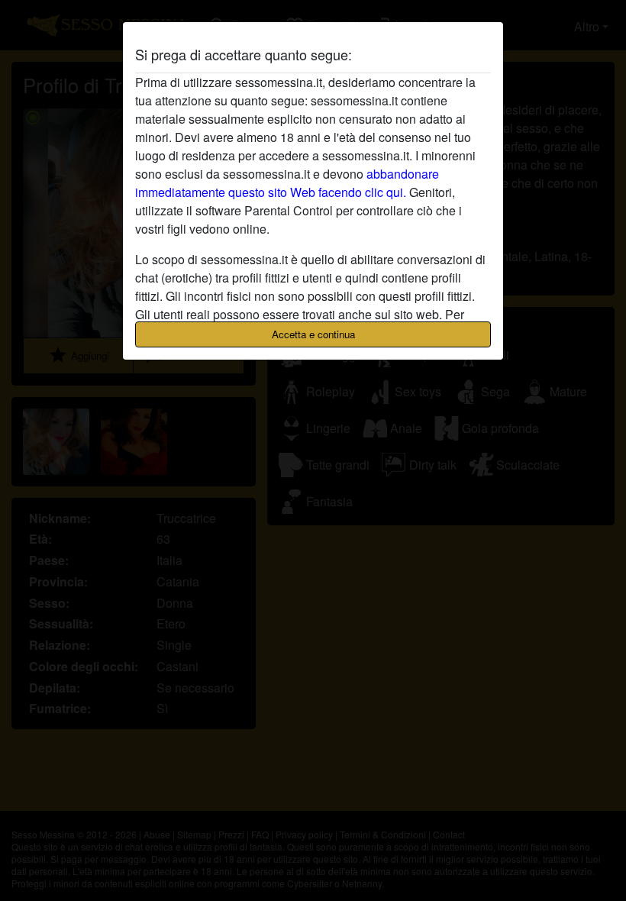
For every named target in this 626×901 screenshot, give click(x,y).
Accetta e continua (313, 334)
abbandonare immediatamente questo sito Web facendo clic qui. (287, 183)
